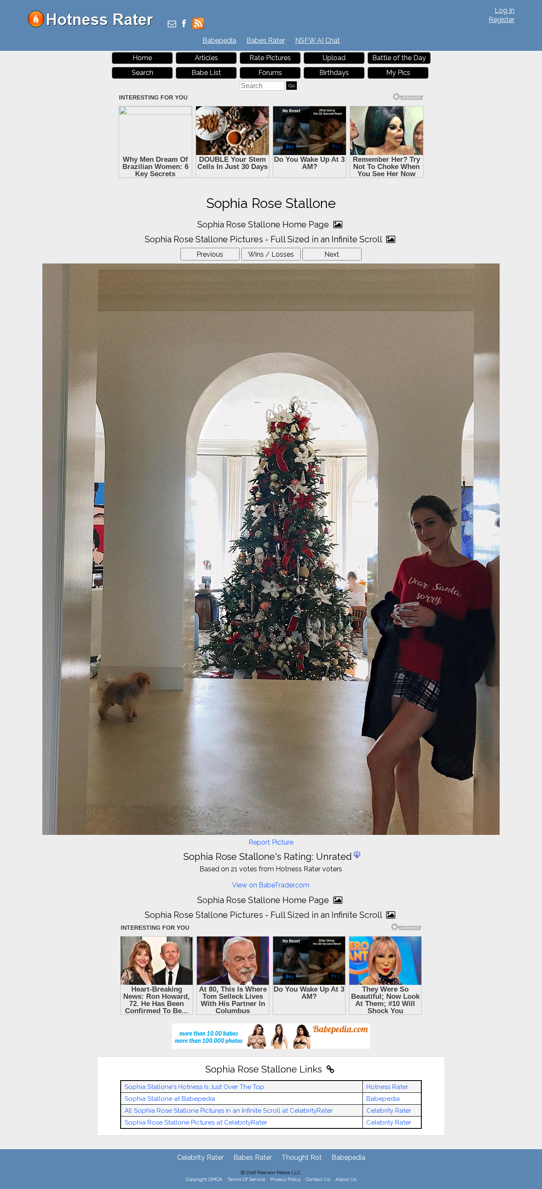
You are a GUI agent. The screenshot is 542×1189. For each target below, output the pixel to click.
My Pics (398, 73)
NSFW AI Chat (317, 40)
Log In (504, 10)
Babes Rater (265, 40)
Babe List (206, 73)
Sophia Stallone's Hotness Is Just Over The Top (194, 1087)
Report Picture (271, 842)
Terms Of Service (246, 1179)
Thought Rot (302, 1157)
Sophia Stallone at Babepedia (169, 1099)
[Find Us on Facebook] (184, 24)
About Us (346, 1179)
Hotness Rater (387, 1087)
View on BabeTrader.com (271, 885)
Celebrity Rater (388, 1110)
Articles (206, 58)
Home (142, 58)
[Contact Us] (172, 24)
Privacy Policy (285, 1179)
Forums (270, 73)
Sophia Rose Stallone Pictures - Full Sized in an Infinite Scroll (264, 239)
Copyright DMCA (203, 1179)
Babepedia (219, 40)
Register (501, 20)
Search (142, 73)
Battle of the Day (399, 58)
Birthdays (334, 73)
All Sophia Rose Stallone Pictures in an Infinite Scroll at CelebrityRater (228, 1110)
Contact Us (318, 1179)
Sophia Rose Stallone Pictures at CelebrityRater (195, 1122)
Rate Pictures (270, 58)
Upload (334, 58)
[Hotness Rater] (94, 25)
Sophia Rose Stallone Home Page (264, 224)
